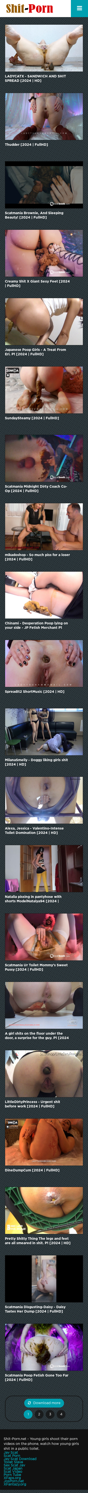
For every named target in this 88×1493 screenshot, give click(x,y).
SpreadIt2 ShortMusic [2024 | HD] (35, 691)
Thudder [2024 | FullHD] (26, 144)
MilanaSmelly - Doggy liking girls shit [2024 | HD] (36, 762)
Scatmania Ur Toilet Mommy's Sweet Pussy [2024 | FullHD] (36, 967)
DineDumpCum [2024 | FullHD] (32, 1170)
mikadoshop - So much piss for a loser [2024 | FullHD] (37, 557)
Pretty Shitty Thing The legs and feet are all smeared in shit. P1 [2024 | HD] (38, 1241)
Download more (46, 1403)
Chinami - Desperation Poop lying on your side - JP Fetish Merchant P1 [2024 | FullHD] (36, 626)
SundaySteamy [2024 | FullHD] (32, 418)
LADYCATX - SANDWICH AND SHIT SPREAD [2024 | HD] (35, 78)
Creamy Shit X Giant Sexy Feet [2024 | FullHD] (37, 283)
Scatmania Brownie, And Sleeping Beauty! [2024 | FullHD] (34, 215)
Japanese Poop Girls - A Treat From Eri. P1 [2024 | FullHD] (35, 352)
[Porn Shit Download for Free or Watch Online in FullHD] (30, 8)
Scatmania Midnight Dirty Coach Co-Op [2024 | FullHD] (36, 489)
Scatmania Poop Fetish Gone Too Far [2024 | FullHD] (36, 1377)
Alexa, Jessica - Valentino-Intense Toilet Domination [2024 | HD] (34, 830)
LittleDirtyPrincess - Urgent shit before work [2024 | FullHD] (32, 1104)
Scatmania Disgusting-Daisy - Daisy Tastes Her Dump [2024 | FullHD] (35, 1309)
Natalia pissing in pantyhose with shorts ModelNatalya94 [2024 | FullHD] (33, 899)
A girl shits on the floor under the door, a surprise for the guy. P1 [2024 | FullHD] (37, 1036)
